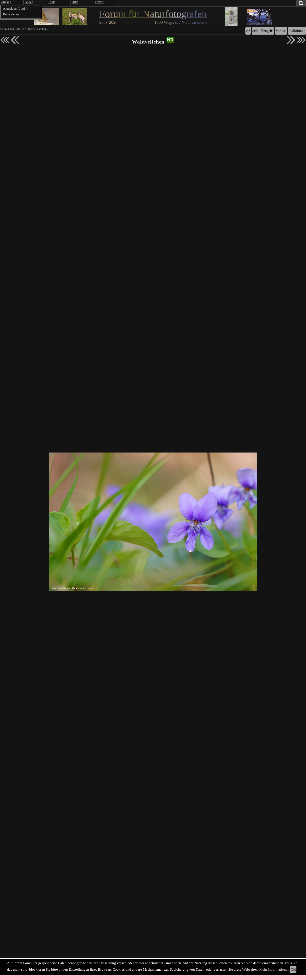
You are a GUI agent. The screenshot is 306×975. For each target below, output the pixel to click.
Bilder (18, 28)
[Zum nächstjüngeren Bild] (5, 40)
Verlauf (281, 31)
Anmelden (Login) (15, 8)
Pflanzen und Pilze (37, 28)
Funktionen (297, 31)
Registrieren (11, 14)
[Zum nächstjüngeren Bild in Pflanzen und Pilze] (15, 40)
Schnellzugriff (263, 31)
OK (293, 969)
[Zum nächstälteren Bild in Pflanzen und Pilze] (291, 40)
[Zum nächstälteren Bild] (301, 40)
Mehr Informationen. (274, 969)
